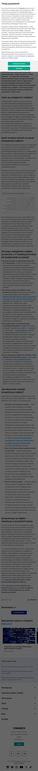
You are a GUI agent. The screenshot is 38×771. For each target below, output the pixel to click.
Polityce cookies (13, 58)
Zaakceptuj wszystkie (19, 63)
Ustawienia (19, 68)
